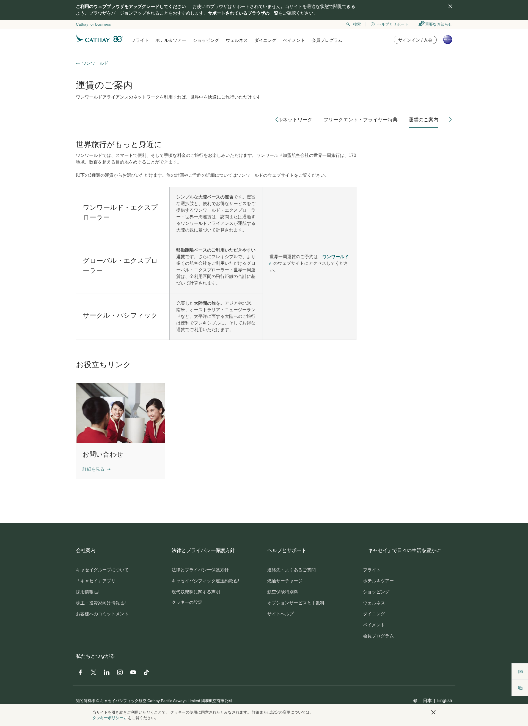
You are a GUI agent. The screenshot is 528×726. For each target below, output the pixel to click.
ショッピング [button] (206, 40)
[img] (450, 6)
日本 (427, 700)
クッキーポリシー (107, 718)
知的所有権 (85, 700)
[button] (277, 119)
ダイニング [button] (265, 40)
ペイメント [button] (294, 40)
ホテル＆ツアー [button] (170, 40)
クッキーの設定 (187, 602)
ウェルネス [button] (237, 40)
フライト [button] (140, 40)
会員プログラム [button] (327, 40)
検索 (357, 24)
